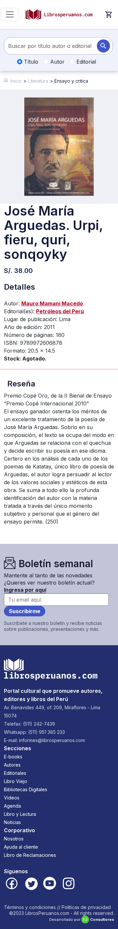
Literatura (38, 81)
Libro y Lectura (20, 814)
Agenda (12, 806)
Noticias (12, 822)
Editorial (85, 61)
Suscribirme (24, 611)
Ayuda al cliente (21, 847)
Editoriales (15, 773)
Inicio (16, 81)
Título (30, 61)
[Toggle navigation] (10, 14)
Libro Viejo (15, 781)
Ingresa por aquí (25, 590)
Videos (11, 797)
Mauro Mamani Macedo (52, 303)
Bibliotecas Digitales (25, 789)
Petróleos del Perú (60, 311)
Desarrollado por (81, 919)
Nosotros (14, 838)
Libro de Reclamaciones (30, 855)
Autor (57, 61)
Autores (12, 765)
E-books (13, 756)
